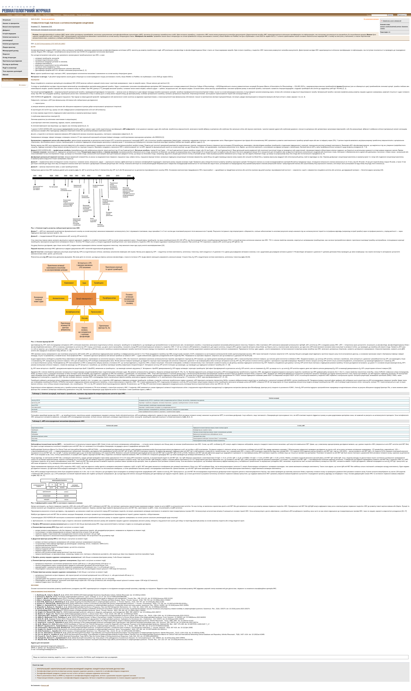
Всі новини (22, 85)
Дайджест (6, 30)
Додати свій (45, 685)
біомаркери (405, 26)
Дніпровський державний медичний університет (47, 30)
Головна (9, 15)
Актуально (7, 20)
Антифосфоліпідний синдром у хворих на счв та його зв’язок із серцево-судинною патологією (73, 673)
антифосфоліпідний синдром (393, 26)
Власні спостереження (11, 27)
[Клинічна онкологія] (26, 12)
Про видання (47, 15)
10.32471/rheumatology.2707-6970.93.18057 (50, 44)
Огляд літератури (9, 57)
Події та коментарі (9, 68)
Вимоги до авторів (68, 15)
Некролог (6, 54)
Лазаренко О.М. (46, 26)
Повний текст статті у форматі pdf (392, 20)
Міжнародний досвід (10, 50)
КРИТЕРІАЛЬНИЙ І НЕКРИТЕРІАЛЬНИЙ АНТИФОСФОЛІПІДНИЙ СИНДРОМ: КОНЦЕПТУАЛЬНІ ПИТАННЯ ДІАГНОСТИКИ (80, 669)
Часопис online (8, 80)
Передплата (57, 15)
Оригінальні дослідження (12, 61)
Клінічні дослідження (11, 44)
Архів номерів (29, 15)
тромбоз (382, 28)
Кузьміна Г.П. (35, 26)
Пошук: (369, 15)
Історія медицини (9, 33)
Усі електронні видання (371, 19)
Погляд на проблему (10, 64)
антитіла (382, 26)
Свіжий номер (18, 15)
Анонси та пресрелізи (11, 23)
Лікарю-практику (9, 47)
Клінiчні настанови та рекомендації (11, 38)
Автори (38, 15)
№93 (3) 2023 (35, 19)
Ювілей (5, 74)
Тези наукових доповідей (12, 71)
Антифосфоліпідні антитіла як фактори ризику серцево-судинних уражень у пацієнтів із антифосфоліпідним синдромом (83, 671)
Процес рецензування (84, 15)
